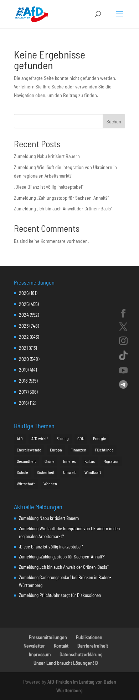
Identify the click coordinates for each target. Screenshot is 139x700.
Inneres (69, 461)
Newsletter (34, 646)
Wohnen (50, 483)
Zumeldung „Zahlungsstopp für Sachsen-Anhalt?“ (61, 198)
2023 (24, 326)
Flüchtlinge (104, 449)
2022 (24, 337)
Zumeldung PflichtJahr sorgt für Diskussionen (60, 595)
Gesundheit (26, 461)
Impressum (40, 654)
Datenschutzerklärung (81, 654)
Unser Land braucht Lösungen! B (66, 663)
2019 (23, 370)
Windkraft (92, 472)
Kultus (89, 461)
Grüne (50, 461)
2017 (23, 392)
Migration (111, 461)
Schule (22, 472)
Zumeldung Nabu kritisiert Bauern (47, 156)
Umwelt (69, 472)
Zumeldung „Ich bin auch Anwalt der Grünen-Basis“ (63, 208)
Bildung (62, 438)
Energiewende (29, 449)
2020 (24, 359)
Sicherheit (46, 472)
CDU (80, 438)
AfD (20, 438)
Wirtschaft (26, 483)
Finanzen (78, 449)
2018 (23, 381)
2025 (24, 304)
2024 (24, 315)
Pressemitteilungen (48, 637)
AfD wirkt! (39, 438)
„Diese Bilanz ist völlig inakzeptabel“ (48, 187)
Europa (56, 449)
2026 (24, 293)
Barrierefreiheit (92, 646)
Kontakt (61, 646)
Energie (99, 438)
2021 (23, 348)
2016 (23, 403)
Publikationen (89, 637)
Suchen (114, 121)
